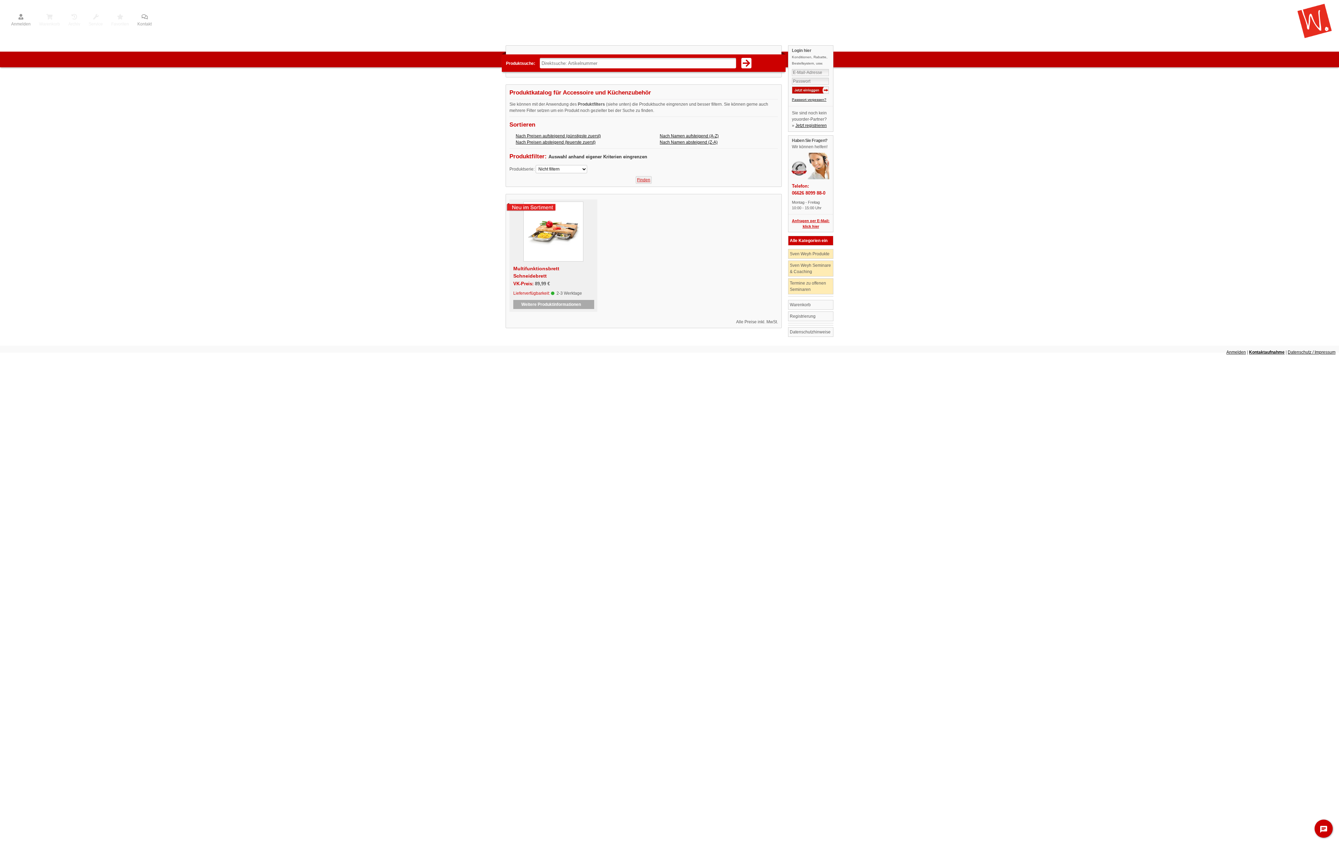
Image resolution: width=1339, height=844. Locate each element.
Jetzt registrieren (811, 125)
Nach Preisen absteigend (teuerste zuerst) (556, 142)
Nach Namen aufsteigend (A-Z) (689, 136)
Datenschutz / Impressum (1312, 352)
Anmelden (21, 24)
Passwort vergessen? (809, 99)
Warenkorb (800, 304)
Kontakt (144, 24)
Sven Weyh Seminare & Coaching (810, 268)
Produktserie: (522, 169)
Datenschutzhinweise (810, 332)
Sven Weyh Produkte (810, 253)
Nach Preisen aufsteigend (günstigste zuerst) (558, 136)
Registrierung (803, 316)
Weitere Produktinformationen (553, 304)
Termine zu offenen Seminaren (808, 286)
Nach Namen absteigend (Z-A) (689, 142)
